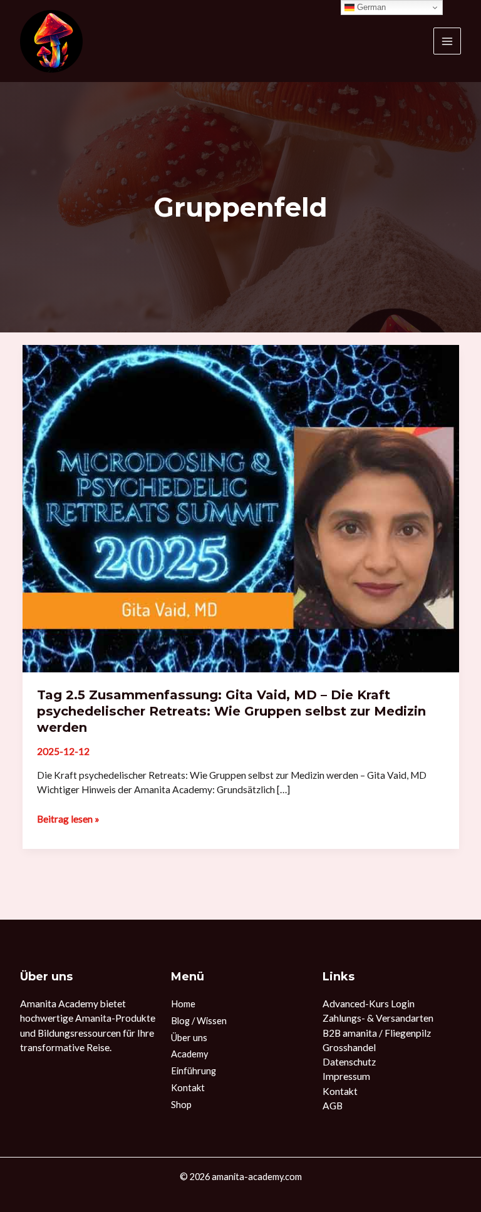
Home (183, 1004)
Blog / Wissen (199, 1020)
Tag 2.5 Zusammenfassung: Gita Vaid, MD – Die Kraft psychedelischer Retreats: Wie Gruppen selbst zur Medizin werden (231, 711)
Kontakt (188, 1087)
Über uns (189, 1037)
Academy (189, 1054)
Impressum (346, 1076)
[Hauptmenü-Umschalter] (447, 41)
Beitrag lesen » (68, 818)
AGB (333, 1105)
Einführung (193, 1071)
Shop (181, 1104)
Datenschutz (349, 1061)
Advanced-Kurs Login (369, 1003)
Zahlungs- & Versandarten (378, 1018)
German (370, 7)
